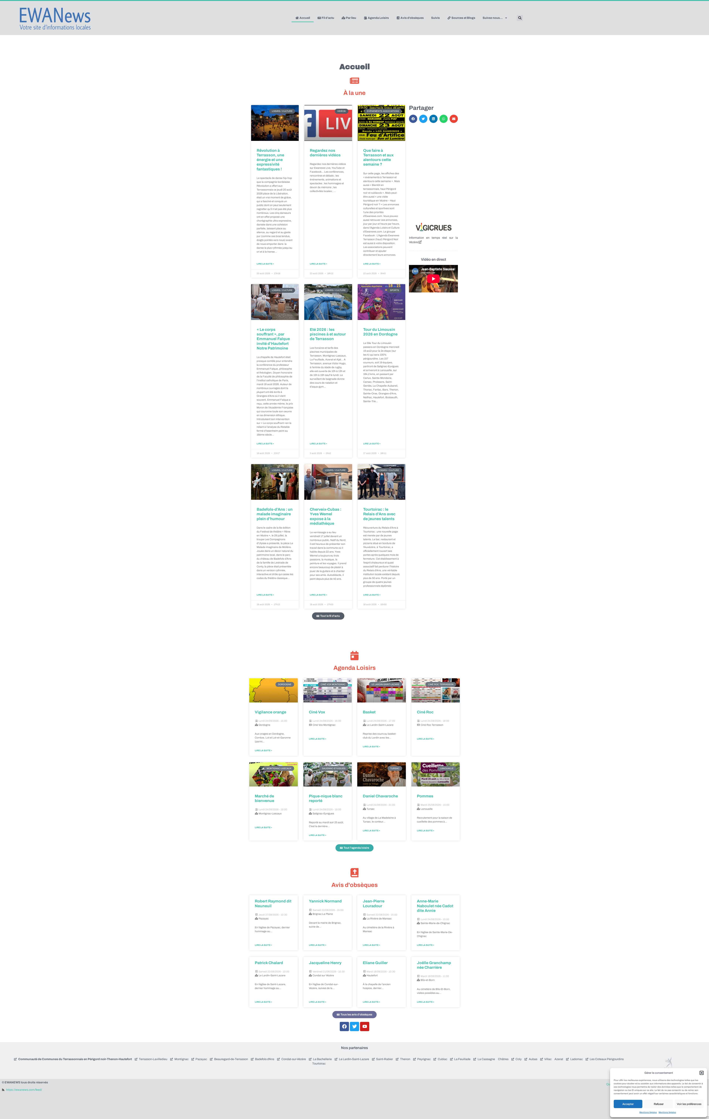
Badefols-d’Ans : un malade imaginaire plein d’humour (275, 514)
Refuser (659, 1104)
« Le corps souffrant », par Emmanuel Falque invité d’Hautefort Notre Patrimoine (273, 339)
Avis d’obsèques (412, 17)
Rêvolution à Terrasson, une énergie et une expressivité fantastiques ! (270, 159)
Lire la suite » (265, 264)
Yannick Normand (325, 901)
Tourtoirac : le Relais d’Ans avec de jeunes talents (379, 514)
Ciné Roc (425, 712)
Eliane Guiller (375, 963)
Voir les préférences (689, 1104)
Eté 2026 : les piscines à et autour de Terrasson (328, 334)
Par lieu (350, 17)
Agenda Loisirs (378, 17)
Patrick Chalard (269, 963)
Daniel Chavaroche (380, 796)
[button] (701, 1073)
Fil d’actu (327, 17)
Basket (369, 712)
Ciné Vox (317, 712)
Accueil (304, 17)
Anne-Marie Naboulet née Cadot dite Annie (435, 905)
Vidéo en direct (433, 259)
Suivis (435, 17)
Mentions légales (648, 1112)
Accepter (628, 1104)
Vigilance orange (270, 712)
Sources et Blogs (463, 17)
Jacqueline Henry (325, 963)
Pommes (425, 796)
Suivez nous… (493, 17)
